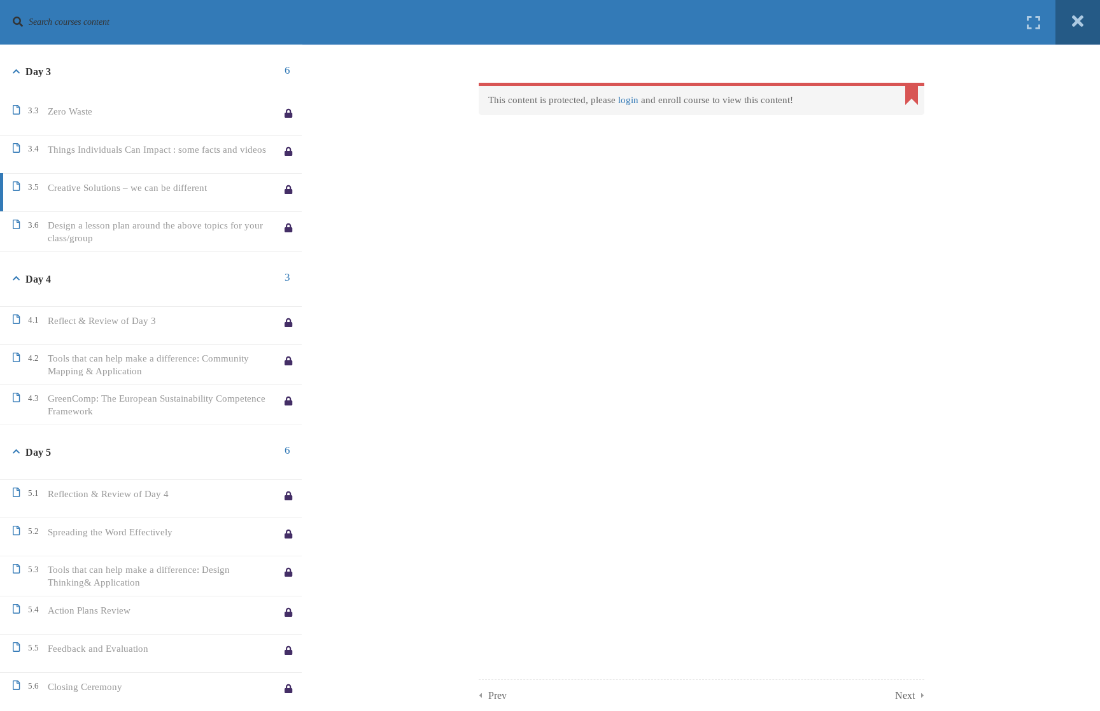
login (628, 100)
